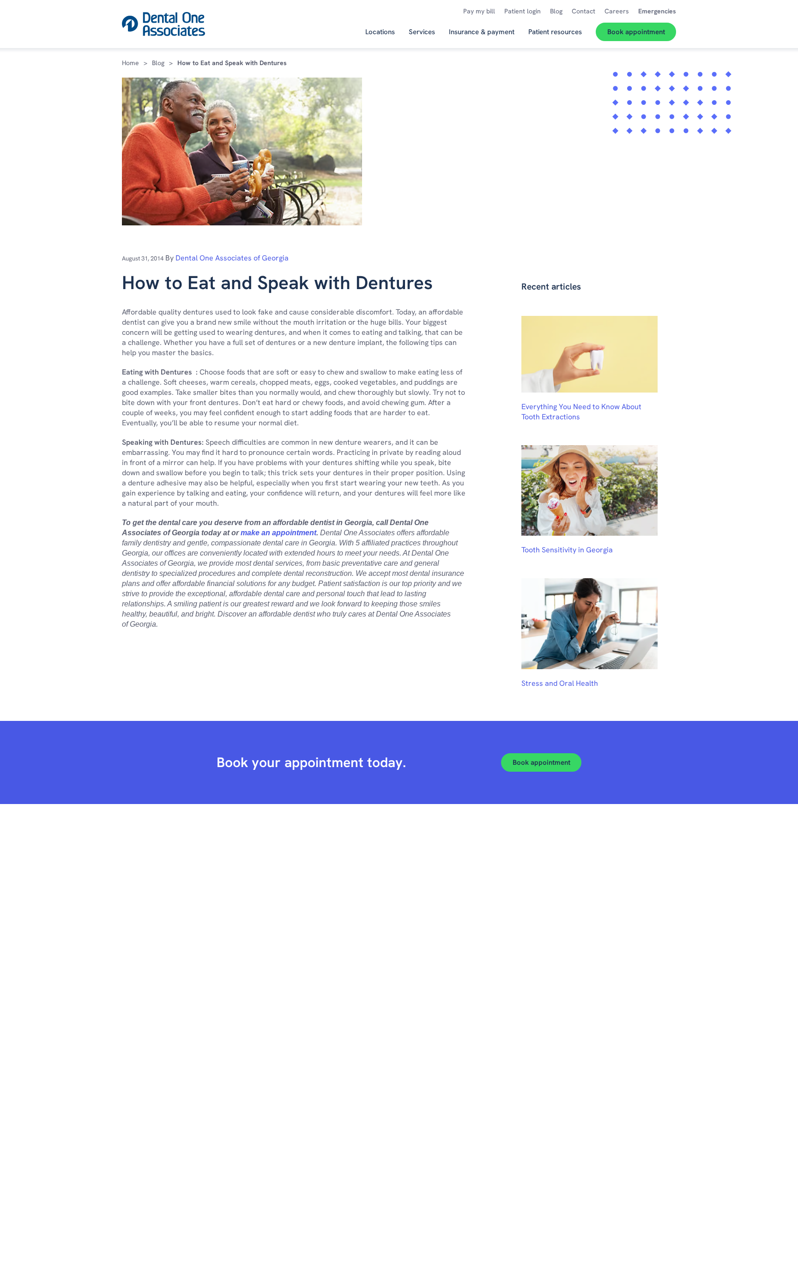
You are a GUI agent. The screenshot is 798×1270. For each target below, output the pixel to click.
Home (130, 63)
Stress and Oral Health (559, 683)
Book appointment (541, 762)
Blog (158, 63)
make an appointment (278, 533)
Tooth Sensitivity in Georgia (567, 550)
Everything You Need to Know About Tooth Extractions (581, 412)
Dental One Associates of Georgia (232, 258)
